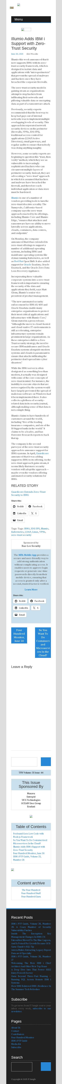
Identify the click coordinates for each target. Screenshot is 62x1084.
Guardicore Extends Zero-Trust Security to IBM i (28, 493)
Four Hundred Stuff (31, 893)
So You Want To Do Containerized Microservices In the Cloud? (43, 642)
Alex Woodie (32, 54)
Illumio (15, 197)
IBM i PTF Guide (19, 1040)
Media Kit (16, 1044)
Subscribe (16, 1047)
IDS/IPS (35, 528)
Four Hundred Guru (31, 896)
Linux (35, 531)
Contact (15, 1031)
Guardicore (42, 453)
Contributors (17, 1034)
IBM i (27, 528)
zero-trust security (21, 534)
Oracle (27, 264)
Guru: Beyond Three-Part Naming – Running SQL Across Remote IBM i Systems (31, 979)
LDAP (28, 531)
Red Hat (18, 261)
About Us (15, 1027)
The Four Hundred (31, 890)
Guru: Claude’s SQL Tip (22, 946)
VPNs (42, 531)
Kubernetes (17, 531)
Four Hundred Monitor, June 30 (19, 635)
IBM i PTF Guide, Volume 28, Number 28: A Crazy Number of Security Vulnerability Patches (31, 927)
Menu (19, 19)
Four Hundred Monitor (22, 1037)
